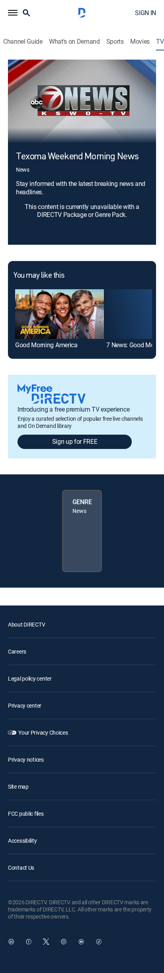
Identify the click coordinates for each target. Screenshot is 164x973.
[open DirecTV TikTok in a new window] (99, 941)
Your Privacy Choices (43, 732)
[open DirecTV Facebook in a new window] (28, 941)
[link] (59, 314)
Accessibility (22, 840)
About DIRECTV (26, 624)
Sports (115, 41)
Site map (18, 786)
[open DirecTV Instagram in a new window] (64, 941)
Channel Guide (23, 41)
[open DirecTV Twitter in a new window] (46, 941)
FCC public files (26, 813)
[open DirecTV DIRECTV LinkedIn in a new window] (11, 941)
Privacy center (24, 705)
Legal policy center (30, 678)
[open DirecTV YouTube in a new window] (81, 941)
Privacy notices (26, 759)
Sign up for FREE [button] (75, 441)
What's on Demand (74, 41)
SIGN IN (145, 12)
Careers (17, 651)
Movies (140, 41)
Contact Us (21, 867)
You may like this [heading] (39, 276)
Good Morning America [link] (46, 344)
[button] (13, 12)
